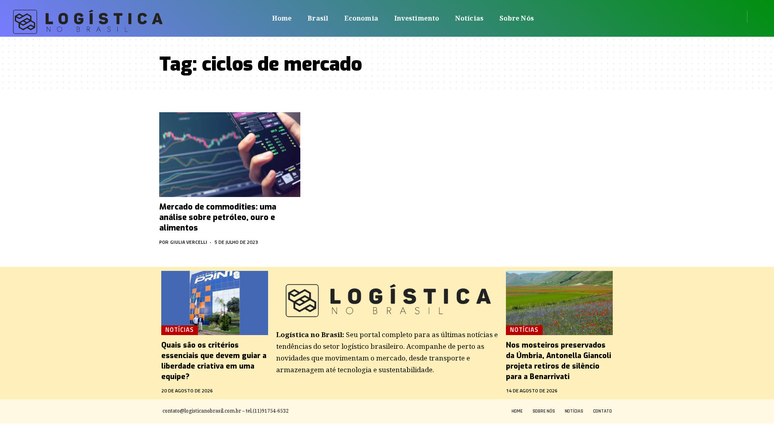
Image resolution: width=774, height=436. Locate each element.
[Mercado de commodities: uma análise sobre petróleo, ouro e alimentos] (229, 154)
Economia (361, 18)
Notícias (469, 18)
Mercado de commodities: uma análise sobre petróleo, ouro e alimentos (217, 217)
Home (281, 18)
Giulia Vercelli (188, 242)
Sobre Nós (516, 18)
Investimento (416, 18)
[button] (756, 16)
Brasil (318, 18)
